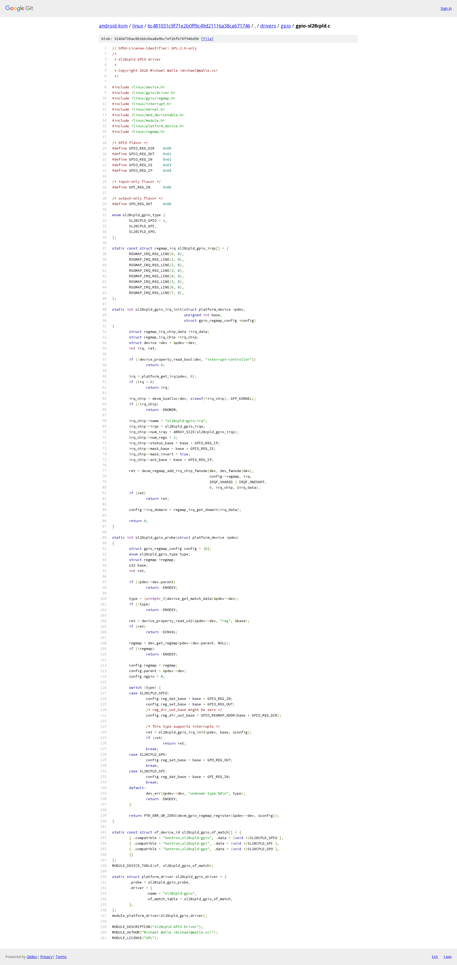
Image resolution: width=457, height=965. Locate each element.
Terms (61, 956)
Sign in (446, 8)
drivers (268, 25)
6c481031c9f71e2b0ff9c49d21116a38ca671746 (199, 25)
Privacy (46, 956)
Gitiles (32, 956)
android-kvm (113, 25)
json (447, 956)
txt (435, 956)
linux (137, 25)
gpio (286, 25)
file (207, 39)
